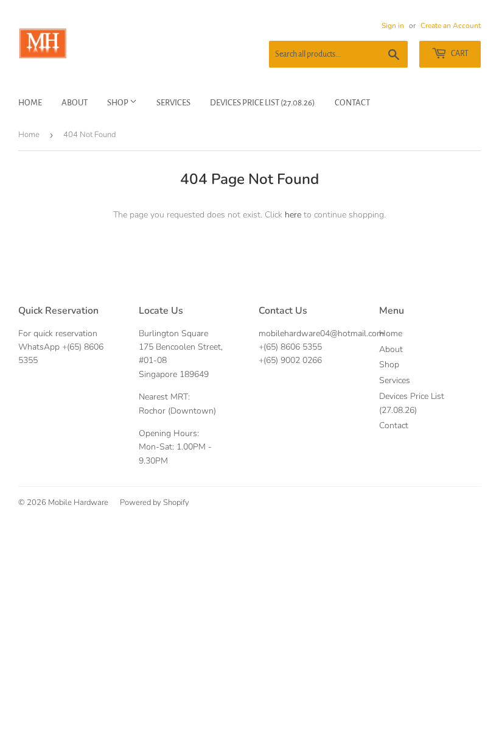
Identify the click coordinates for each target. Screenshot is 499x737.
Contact (352, 102)
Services (173, 102)
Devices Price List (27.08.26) (262, 102)
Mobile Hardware (78, 502)
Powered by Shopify (154, 502)
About (74, 102)
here (293, 214)
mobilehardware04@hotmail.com (321, 333)
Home (30, 102)
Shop (118, 102)
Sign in (393, 25)
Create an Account (450, 25)
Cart (459, 53)
